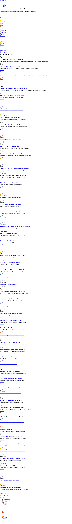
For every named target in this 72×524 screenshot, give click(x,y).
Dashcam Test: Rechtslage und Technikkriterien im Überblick (12, 255)
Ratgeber (3, 6)
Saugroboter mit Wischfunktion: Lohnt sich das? (10, 480)
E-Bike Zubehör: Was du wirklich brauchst (8, 284)
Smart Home (4, 4)
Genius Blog (3, 0)
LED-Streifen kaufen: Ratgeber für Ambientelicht (10, 443)
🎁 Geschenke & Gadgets (6, 512)
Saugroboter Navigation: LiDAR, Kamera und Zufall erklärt (12, 269)
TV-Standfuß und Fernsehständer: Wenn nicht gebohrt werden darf (13, 88)
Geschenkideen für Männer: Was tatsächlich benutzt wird (11, 197)
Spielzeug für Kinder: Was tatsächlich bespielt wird (10, 385)
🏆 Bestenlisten (4, 516)
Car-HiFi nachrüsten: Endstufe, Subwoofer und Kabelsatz (11, 59)
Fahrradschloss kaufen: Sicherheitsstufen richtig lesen (10, 465)
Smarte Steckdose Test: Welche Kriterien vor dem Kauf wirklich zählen (14, 102)
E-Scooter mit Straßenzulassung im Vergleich (9, 414)
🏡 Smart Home (4, 502)
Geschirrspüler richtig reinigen (6, 429)
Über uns (3, 519)
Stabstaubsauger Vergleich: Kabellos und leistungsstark (11, 313)
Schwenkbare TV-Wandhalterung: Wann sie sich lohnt (11, 436)
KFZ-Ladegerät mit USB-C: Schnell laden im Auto (10, 371)
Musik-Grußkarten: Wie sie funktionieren (8, 233)
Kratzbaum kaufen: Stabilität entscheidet (8, 73)
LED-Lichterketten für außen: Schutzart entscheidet (10, 393)
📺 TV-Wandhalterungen (6, 499)
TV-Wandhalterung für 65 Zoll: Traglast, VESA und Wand (12, 277)
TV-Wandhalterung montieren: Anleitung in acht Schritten (12, 335)
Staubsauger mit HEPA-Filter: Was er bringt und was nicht (12, 407)
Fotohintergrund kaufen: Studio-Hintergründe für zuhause (12, 153)
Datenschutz (4, 521)
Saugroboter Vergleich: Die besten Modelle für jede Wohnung (12, 291)
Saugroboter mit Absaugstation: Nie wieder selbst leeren (11, 378)
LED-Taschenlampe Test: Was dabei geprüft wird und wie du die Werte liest (15, 226)
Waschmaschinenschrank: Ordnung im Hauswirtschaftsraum (12, 349)
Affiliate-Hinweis (4, 518)
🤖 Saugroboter (4, 500)
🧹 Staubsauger (4, 503)
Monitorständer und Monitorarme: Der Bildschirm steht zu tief (12, 451)
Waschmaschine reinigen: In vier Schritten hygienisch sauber (12, 240)
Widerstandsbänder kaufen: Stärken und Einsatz (10, 182)
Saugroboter (4, 3)
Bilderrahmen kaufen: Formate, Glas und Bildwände (10, 81)
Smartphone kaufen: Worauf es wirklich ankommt (10, 298)
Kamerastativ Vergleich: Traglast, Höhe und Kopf (10, 160)
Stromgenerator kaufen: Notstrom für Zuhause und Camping (12, 458)
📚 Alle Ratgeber (4, 517)
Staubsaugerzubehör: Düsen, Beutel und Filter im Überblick (12, 422)
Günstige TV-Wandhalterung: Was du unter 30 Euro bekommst (13, 175)
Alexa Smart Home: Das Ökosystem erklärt (8, 364)
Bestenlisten (4, 5)
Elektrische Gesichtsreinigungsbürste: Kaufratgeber (10, 117)
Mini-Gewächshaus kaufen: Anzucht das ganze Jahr (10, 356)
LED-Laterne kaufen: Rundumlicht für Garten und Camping (12, 189)
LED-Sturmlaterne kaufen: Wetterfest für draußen (10, 219)
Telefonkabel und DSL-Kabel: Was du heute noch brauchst (12, 248)
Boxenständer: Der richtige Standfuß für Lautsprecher (11, 400)
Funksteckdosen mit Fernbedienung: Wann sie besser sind (11, 327)
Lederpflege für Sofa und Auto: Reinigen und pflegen (10, 66)
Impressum (3, 520)
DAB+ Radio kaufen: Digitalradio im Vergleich (9, 146)
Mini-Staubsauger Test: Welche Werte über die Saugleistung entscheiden (14, 168)
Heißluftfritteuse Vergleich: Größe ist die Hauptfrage (10, 472)
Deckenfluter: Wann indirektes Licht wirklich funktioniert (11, 110)
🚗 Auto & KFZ (4, 508)
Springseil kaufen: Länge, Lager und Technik (9, 131)
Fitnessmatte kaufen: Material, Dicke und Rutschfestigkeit (11, 342)
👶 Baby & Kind (4, 511)
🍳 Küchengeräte (4, 504)
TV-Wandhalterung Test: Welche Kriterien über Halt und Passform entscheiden (16, 306)
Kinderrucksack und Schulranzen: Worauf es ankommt (11, 262)
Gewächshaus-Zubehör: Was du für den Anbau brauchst (11, 211)
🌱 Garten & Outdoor (5, 510)
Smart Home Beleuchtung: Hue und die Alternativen (10, 204)
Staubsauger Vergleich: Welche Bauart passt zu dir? (10, 124)
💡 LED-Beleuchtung (5, 501)
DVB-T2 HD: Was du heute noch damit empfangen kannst (12, 95)
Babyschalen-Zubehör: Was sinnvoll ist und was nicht (11, 320)
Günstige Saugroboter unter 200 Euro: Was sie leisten (10, 139)
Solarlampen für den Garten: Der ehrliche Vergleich (10, 487)
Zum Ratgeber (2, 70)
